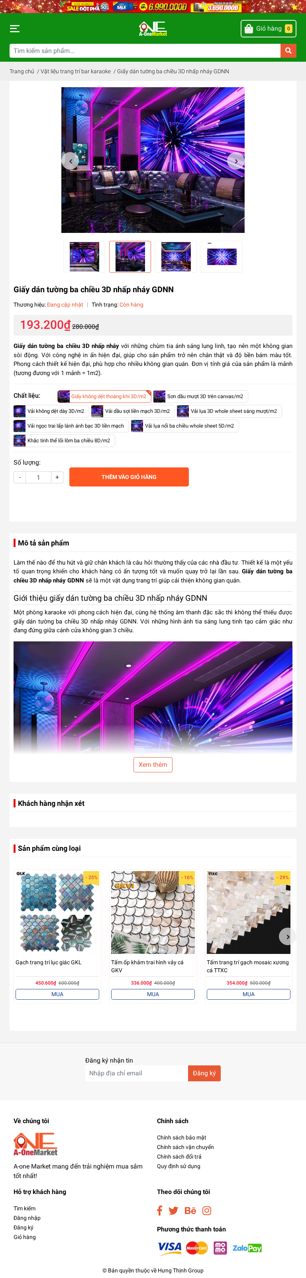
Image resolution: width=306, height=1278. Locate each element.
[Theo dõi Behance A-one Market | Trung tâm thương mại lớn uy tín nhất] (190, 1211)
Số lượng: (27, 462)
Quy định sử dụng (178, 1166)
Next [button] (236, 161)
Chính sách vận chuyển (185, 1147)
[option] (153, 160)
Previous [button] (70, 161)
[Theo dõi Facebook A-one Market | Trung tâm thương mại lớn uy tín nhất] (159, 1211)
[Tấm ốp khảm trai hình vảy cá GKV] (153, 913)
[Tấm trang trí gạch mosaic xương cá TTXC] (248, 913)
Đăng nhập (27, 1218)
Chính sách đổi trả (179, 1156)
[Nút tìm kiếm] (288, 51)
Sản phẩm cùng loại (49, 848)
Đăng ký (204, 1073)
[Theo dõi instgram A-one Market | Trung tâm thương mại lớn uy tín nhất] (206, 1211)
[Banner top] (153, 6)
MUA (57, 994)
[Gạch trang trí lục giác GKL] (57, 913)
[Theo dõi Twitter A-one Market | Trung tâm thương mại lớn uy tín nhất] (173, 1211)
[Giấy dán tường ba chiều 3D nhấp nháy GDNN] (153, 160)
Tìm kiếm (24, 1208)
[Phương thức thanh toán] (210, 1249)
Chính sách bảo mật (181, 1137)
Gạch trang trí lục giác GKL (49, 962)
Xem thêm (153, 764)
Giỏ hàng (25, 1237)
